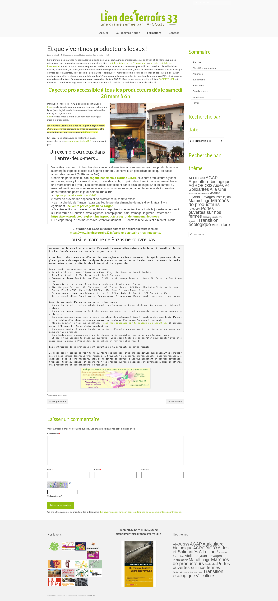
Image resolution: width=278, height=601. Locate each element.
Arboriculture (203, 194)
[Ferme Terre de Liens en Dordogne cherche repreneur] (54, 573)
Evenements (98, 55)
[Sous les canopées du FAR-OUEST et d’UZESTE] (68, 564)
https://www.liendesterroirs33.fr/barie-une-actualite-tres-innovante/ (115, 232)
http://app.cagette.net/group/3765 (75, 195)
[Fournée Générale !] (68, 573)
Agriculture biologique (210, 181)
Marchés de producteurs (58, 395)
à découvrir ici (90, 132)
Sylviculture (193, 221)
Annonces (198, 74)
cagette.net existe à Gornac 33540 (112, 178)
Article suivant (175, 401)
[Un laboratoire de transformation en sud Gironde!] (81, 573)
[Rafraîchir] (70, 483)
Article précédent (57, 401)
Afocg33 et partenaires (83, 55)
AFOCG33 (197, 178)
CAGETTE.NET (166, 79)
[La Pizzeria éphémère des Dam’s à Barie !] (95, 564)
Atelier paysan (196, 556)
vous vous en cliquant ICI (135, 323)
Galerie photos (200, 91)
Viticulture (221, 224)
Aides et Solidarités (209, 187)
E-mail (97, 470)
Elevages (207, 197)
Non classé (198, 97)
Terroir (196, 103)
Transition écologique (203, 222)
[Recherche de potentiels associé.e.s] (80, 546)
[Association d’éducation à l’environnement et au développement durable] (54, 546)
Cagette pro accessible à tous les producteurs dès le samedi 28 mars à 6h (115, 93)
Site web (145, 470)
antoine (55, 55)
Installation (223, 197)
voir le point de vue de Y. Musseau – (128, 63)
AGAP (212, 177)
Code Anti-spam (54, 496)
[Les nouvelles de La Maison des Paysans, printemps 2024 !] (95, 573)
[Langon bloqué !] (81, 582)
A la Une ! (197, 62)
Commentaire (53, 434)
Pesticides (194, 209)
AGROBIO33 (200, 185)
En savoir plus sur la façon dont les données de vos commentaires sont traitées (140, 512)
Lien (49, 107)
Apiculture (193, 194)
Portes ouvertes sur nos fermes (205, 212)
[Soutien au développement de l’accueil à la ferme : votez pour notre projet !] (68, 582)
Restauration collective (212, 217)
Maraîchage (199, 200)
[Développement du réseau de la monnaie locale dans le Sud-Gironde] (54, 564)
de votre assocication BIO (78, 141)
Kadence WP (90, 595)
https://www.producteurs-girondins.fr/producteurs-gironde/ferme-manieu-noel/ (105, 216)
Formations (198, 85)
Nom (49, 470)
